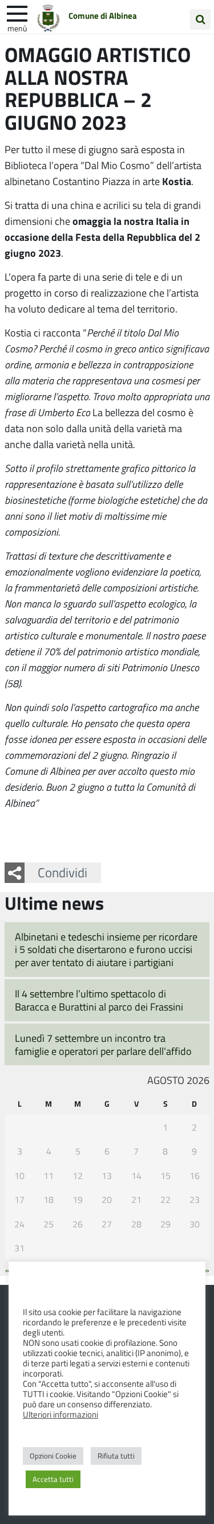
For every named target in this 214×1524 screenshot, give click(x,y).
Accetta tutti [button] (53, 1479)
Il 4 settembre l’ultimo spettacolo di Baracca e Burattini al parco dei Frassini (99, 1000)
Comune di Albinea (102, 15)
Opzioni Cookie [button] (53, 1456)
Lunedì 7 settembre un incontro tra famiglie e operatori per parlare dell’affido (103, 1044)
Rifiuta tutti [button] (116, 1456)
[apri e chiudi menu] (17, 12)
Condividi (62, 872)
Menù (17, 28)
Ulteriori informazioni (60, 1414)
